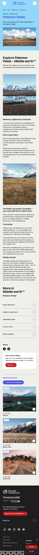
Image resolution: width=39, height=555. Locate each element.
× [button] (37, 539)
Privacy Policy (6, 540)
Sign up (10, 365)
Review (33, 543)
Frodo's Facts (8, 327)
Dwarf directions (9, 305)
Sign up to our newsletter (14, 513)
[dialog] (31, 546)
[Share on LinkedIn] (8, 348)
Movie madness (8, 334)
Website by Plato (7, 545)
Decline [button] (31, 551)
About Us (6, 520)
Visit (8, 9)
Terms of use (6, 537)
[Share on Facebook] (4, 348)
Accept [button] (31, 547)
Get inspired (23, 9)
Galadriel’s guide (9, 319)
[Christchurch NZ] (19, 3)
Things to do (14, 9)
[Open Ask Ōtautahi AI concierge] (34, 3)
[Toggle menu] (4, 3)
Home (4, 9)
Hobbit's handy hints (10, 312)
